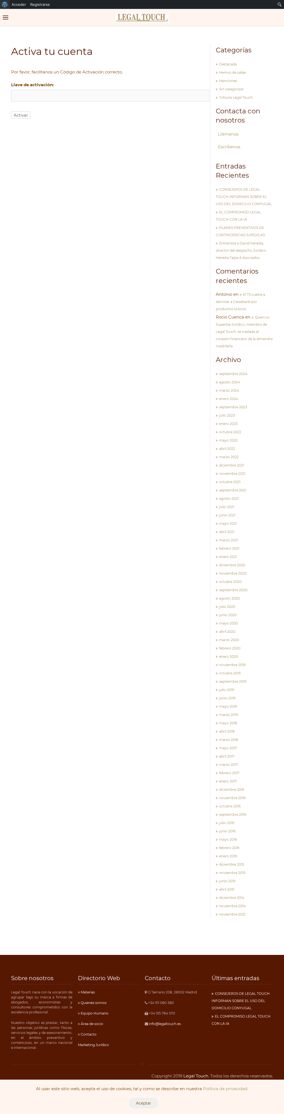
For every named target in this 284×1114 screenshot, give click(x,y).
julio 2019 (226, 690)
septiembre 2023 (233, 407)
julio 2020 (227, 607)
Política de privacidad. (225, 1088)
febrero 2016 (229, 848)
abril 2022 (227, 449)
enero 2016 (228, 856)
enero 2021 (228, 557)
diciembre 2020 (232, 565)
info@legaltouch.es (165, 1024)
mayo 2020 (228, 623)
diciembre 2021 (231, 465)
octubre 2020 (230, 582)
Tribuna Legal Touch (236, 97)
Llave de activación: (32, 84)
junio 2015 (227, 881)
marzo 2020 (229, 640)
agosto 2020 (229, 598)
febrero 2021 (229, 548)
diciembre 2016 (231, 789)
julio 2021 (226, 507)
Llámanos (228, 134)
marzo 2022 (229, 457)
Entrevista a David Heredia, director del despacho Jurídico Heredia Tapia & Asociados (241, 250)
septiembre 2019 (232, 681)
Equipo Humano (94, 1013)
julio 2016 (226, 823)
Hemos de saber (232, 72)
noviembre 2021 (232, 473)
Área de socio (91, 1024)
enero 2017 (228, 781)
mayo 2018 (228, 723)
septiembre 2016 (232, 814)
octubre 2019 (229, 673)
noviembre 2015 (232, 873)
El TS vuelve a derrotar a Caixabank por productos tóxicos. (240, 301)
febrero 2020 (229, 648)
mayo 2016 (228, 839)
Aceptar (143, 1103)
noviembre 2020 (233, 573)
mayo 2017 (228, 748)
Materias (87, 992)
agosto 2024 (229, 382)
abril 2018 (227, 731)
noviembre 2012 (232, 914)
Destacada (228, 64)
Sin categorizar (231, 89)
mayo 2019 (228, 706)
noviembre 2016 (232, 798)
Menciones (228, 81)
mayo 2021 (228, 523)
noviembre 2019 (232, 665)
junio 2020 (228, 615)
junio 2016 (227, 831)
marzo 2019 (228, 715)
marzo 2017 (228, 765)
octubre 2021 (229, 482)
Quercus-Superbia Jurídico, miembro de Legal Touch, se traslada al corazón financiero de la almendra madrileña (244, 331)
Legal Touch (195, 1076)
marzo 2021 (228, 540)
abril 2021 (226, 532)
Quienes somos (93, 1003)
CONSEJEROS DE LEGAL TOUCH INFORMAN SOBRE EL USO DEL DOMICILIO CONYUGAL (244, 196)
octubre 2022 (230, 432)
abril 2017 (226, 756)
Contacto (88, 1034)
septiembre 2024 (233, 374)
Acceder (19, 4)
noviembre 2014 (232, 906)
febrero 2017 (229, 773)
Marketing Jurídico (93, 1045)
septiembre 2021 (232, 490)
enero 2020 (228, 656)
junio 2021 (227, 515)
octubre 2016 (229, 806)
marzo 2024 (229, 390)
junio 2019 (227, 698)
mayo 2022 (228, 440)
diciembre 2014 (231, 898)
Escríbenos (229, 146)
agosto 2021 (229, 498)
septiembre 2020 (233, 590)
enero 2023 (228, 424)
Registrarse (40, 4)
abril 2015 (226, 889)
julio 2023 (227, 415)
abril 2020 (227, 631)
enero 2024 (228, 399)
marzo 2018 (228, 740)
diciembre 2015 (231, 864)
